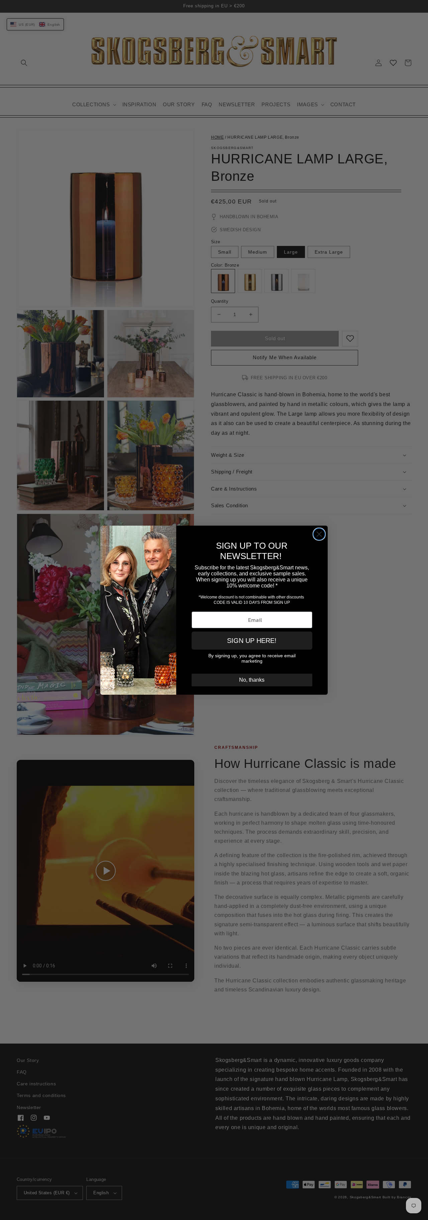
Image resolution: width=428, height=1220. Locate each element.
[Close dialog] (319, 534)
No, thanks (251, 680)
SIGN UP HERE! (252, 640)
